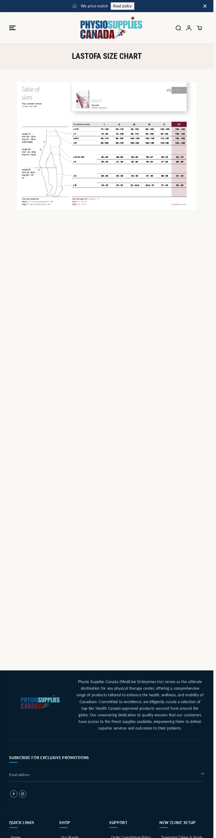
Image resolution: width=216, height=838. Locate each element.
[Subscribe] (202, 774)
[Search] (178, 28)
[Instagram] (22, 793)
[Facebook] (13, 793)
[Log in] (189, 28)
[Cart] (199, 28)
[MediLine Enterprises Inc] (105, 27)
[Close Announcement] (204, 6)
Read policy (120, 6)
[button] (12, 28)
